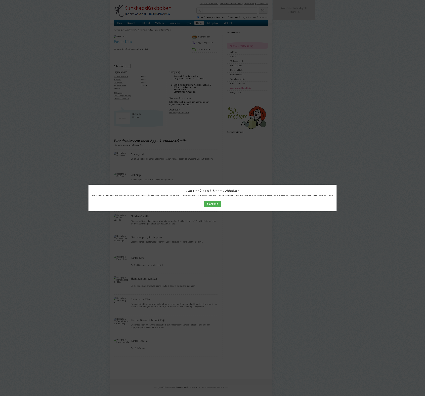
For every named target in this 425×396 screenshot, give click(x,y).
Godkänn (212, 204)
